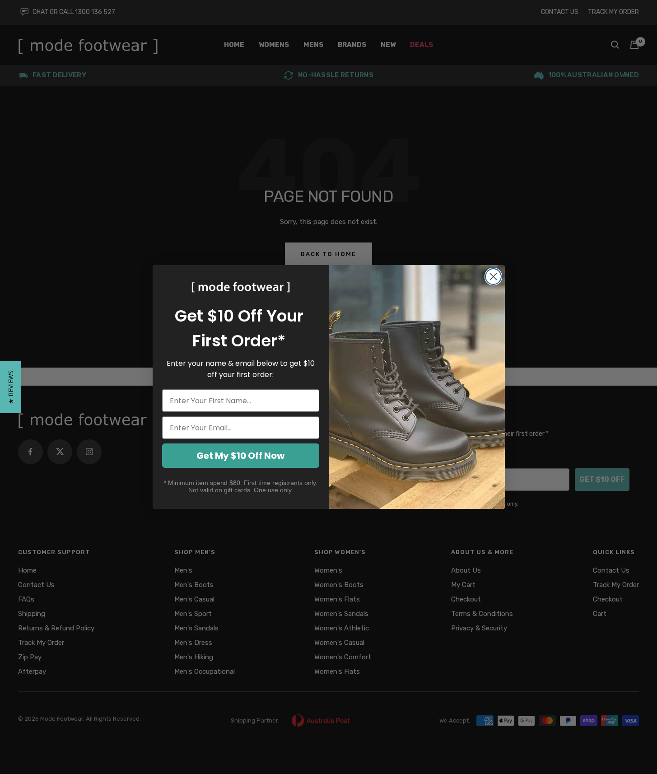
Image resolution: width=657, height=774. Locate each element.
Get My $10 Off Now (240, 455)
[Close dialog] (493, 276)
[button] (10, 387)
